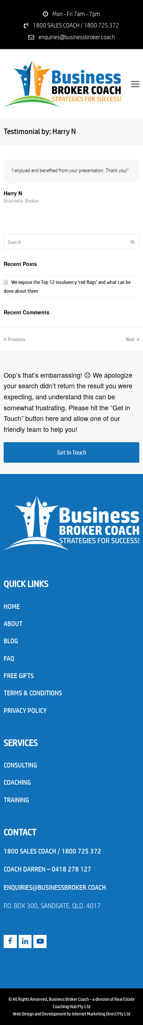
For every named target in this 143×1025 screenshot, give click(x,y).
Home (12, 606)
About (13, 623)
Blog (11, 640)
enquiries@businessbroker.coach (76, 36)
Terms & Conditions (33, 692)
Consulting (20, 765)
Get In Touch (71, 452)
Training (16, 799)
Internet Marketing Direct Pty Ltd (101, 1013)
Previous (16, 338)
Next (130, 338)
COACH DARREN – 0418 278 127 (47, 869)
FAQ (9, 658)
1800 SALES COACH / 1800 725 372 (76, 25)
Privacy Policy (25, 710)
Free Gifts (19, 675)
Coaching (17, 782)
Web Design (23, 1013)
